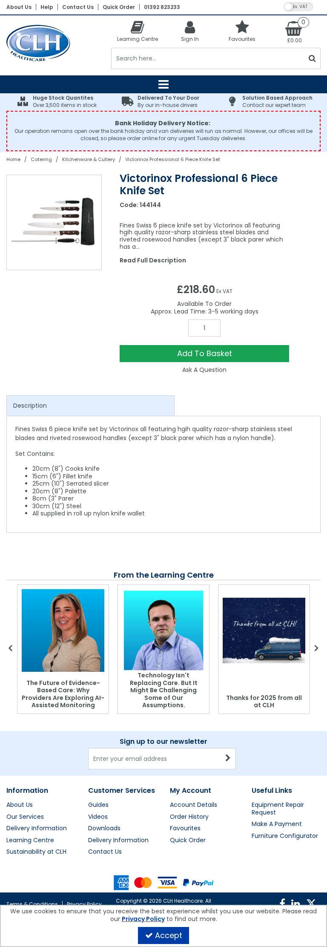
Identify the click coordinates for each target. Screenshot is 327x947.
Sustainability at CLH (36, 852)
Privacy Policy (84, 904)
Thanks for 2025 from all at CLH (264, 702)
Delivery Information (36, 828)
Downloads (104, 828)
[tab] (90, 406)
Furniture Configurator (285, 836)
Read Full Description (153, 260)
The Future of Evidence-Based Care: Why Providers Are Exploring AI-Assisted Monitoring (63, 694)
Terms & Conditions (32, 904)
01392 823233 (162, 7)
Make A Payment (277, 824)
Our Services (25, 817)
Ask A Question (204, 370)
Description (30, 405)
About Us (19, 7)
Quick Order (119, 7)
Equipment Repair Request (278, 808)
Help (46, 7)
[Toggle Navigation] (163, 84)
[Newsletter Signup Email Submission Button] (228, 758)
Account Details (193, 805)
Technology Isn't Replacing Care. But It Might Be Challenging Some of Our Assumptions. (164, 690)
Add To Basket (204, 353)
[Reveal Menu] (163, 84)
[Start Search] (312, 58)
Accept (168, 935)
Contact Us (78, 7)
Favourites (185, 828)
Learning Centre (30, 840)
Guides (98, 805)
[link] (282, 904)
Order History (189, 817)
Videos (98, 817)
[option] (54, 222)
